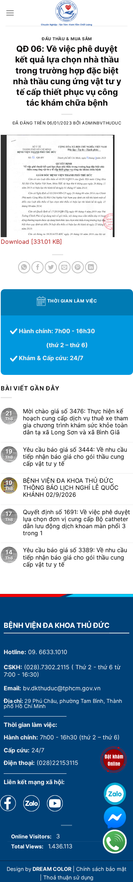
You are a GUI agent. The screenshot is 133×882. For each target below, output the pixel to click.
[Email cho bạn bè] (64, 267)
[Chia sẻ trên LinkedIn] (91, 267)
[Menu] (10, 13)
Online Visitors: (31, 836)
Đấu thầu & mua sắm (67, 38)
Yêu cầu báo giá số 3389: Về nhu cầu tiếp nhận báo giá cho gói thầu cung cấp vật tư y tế (75, 557)
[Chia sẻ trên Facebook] (37, 267)
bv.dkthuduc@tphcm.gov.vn (61, 688)
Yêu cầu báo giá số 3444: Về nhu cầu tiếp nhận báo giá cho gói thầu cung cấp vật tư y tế (75, 456)
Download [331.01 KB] (31, 241)
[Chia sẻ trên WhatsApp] (24, 267)
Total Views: (27, 846)
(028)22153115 (57, 762)
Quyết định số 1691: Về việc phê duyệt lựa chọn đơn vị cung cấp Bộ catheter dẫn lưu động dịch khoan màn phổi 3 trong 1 (76, 523)
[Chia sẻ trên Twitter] (51, 267)
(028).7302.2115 (46, 667)
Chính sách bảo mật (101, 869)
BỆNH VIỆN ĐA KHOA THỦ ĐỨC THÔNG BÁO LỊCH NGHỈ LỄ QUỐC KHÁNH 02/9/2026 (71, 487)
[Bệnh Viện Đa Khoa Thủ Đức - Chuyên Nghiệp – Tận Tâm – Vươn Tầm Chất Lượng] (66, 13)
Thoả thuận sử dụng (68, 877)
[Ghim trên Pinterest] (78, 267)
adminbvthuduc (101, 123)
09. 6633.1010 (47, 652)
